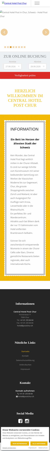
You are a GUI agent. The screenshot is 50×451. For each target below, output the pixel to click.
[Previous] (4, 32)
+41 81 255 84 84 (26, 320)
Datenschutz (43, 448)
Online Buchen (25, 364)
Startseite (25, 351)
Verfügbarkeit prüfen (25, 75)
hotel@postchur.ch (25, 325)
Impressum (33, 448)
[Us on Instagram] (27, 421)
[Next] (45, 32)
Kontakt (25, 356)
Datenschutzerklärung (25, 360)
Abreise (37, 61)
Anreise (12, 61)
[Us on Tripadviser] (31, 421)
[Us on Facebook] (20, 421)
